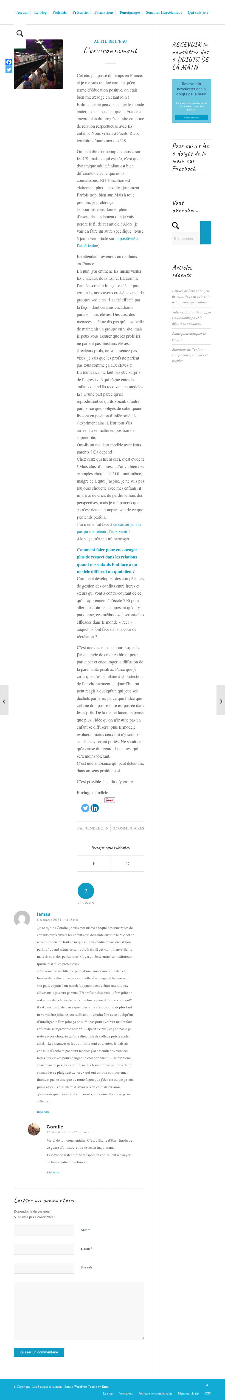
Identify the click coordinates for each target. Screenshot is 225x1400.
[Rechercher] (20, 36)
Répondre (43, 1112)
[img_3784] (38, 64)
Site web (86, 1267)
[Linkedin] (95, 804)
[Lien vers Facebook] (207, 1386)
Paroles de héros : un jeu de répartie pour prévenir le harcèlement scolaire (191, 296)
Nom (85, 1229)
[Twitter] (85, 804)
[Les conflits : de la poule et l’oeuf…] (220, 700)
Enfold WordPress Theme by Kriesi (86, 1386)
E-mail (86, 1248)
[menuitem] (22, 12)
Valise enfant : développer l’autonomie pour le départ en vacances (191, 317)
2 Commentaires (128, 828)
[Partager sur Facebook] (94, 863)
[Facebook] (8, 62)
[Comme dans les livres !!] (4, 700)
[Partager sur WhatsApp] (127, 863)
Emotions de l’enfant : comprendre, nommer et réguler (190, 355)
